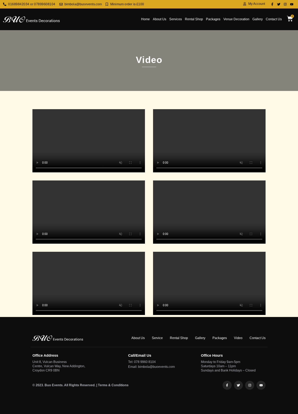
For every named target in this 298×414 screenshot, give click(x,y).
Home (145, 19)
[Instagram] (285, 4)
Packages (213, 19)
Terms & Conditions (113, 385)
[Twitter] (278, 4)
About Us (159, 19)
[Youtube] (291, 4)
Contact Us (274, 19)
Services (175, 19)
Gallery (257, 19)
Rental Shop (194, 19)
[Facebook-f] (272, 4)
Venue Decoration (236, 19)
